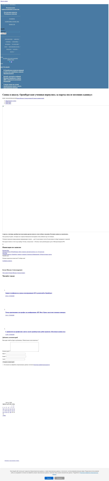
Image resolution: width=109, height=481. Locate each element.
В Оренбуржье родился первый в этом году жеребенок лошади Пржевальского (14, 71)
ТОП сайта (8, 103)
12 (6, 409)
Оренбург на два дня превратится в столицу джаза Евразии (61, 382)
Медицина (7, 44)
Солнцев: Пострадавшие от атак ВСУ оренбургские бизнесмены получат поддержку (29, 399)
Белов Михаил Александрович (24, 98)
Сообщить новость (7, 260)
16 (14, 409)
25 (5, 412)
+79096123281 (10, 59)
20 (8, 410)
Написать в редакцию (10, 58)
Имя (3, 353)
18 (5, 410)
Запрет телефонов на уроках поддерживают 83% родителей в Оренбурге (25, 386)
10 (3, 409)
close (2, 57)
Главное (12, 18)
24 (3, 412)
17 (3, 410)
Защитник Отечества (12, 21)
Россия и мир (15, 44)
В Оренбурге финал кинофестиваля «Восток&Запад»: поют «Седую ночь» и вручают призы (32, 395)
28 (10, 412)
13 (8, 409)
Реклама (17, 459)
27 (8, 412)
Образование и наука (14, 46)
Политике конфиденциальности (41, 364)
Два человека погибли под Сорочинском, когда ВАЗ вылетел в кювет (79, 377)
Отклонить (59, 478)
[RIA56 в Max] (11, 62)
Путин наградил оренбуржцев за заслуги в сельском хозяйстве (22, 391)
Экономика (15, 41)
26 (6, 412)
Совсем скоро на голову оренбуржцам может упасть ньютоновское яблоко (12, 86)
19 (6, 410)
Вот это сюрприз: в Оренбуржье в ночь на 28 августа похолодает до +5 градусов (75, 386)
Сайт (3, 359)
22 (12, 410)
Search (2, 33)
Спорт (5, 46)
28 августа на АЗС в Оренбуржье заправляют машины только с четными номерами (29, 377)
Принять (49, 478)
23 (14, 410)
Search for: (3, 31)
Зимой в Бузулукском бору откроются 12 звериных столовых (22, 382)
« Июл (4, 415)
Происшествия (8, 39)
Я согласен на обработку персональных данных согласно (27, 364)
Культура (15, 49)
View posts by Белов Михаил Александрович (13, 272)
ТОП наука (8, 102)
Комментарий (6, 351)
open (2, 63)
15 (12, 409)
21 (10, 410)
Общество (16, 39)
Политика (8, 41)
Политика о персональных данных (12, 460)
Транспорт (8, 49)
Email (4, 356)
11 (5, 409)
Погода (12, 51)
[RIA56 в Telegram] (10, 62)
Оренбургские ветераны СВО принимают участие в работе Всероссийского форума (70, 391)
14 (10, 409)
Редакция (11, 459)
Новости (12, 24)
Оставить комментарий (38, 98)
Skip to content (4, 1)
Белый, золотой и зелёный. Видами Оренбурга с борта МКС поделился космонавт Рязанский (12, 79)
